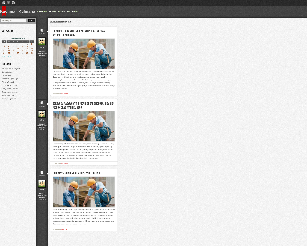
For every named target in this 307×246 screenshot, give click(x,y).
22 (27, 51)
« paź (4, 56)
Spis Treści (61, 11)
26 (13, 53)
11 (9, 48)
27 (18, 53)
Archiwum (52, 11)
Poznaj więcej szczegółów (11, 69)
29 (27, 53)
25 (9, 53)
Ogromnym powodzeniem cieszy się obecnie (76, 173)
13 (18, 48)
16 (32, 48)
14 (22, 48)
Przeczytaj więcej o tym (10, 79)
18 (9, 51)
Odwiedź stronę (7, 72)
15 (27, 48)
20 (18, 51)
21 (22, 51)
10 (4, 48)
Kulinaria (75, 11)
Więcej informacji (8, 82)
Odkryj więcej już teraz (10, 85)
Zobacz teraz (6, 75)
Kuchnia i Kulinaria (17, 11)
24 (4, 53)
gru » (9, 56)
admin (42, 47)
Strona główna (42, 11)
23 (32, 51)
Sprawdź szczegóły (8, 95)
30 (32, 53)
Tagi (68, 11)
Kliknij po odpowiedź (9, 99)
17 (4, 51)
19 (13, 51)
